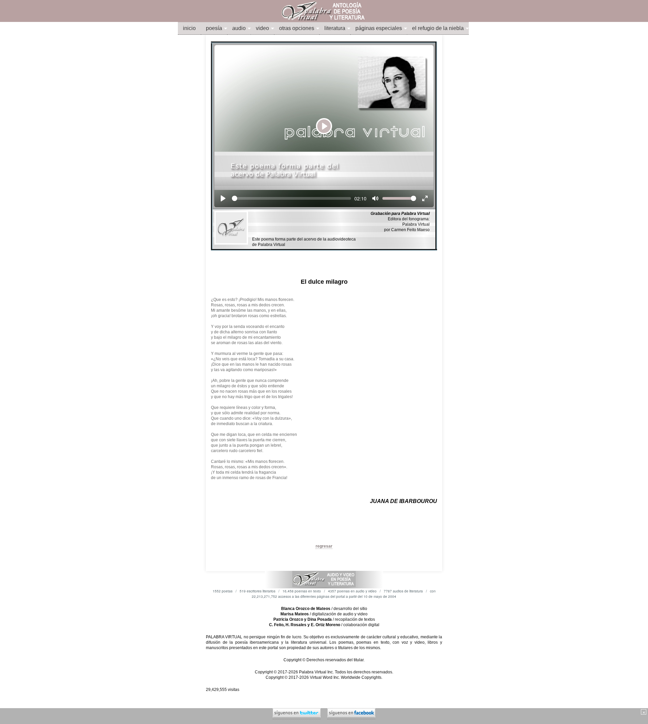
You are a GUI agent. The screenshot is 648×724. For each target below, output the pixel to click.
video (262, 28)
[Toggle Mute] (375, 198)
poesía (214, 28)
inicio (189, 28)
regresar (324, 546)
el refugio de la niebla (438, 28)
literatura (334, 28)
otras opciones (296, 28)
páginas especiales (378, 28)
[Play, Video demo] (223, 198)
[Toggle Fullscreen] (425, 198)
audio (239, 28)
